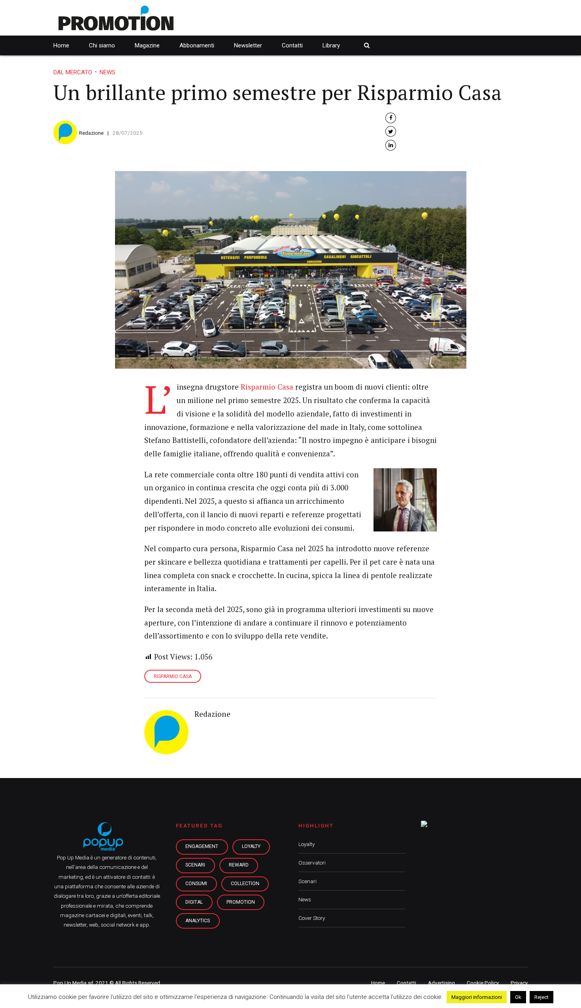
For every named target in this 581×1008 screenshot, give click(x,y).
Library (331, 45)
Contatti (292, 45)
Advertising (441, 983)
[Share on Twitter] (390, 131)
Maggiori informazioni (476, 997)
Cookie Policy (483, 983)
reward (239, 865)
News (107, 72)
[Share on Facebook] (390, 118)
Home (61, 45)
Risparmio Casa (267, 387)
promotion (240, 902)
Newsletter (248, 45)
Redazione (91, 133)
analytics (197, 920)
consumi (196, 883)
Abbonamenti (196, 45)
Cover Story (311, 918)
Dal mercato (72, 72)
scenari (195, 865)
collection (245, 883)
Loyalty (306, 844)
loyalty (251, 846)
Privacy (519, 983)
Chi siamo (102, 45)
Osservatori (312, 862)
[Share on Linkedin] (390, 145)
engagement (201, 846)
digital (194, 902)
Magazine (147, 45)
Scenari (307, 881)
